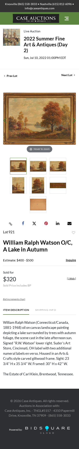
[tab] (16, 311)
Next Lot (67, 75)
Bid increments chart (14, 299)
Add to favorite (73, 232)
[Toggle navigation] (67, 18)
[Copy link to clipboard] (10, 223)
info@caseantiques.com (39, 8)
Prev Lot (11, 75)
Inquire (71, 260)
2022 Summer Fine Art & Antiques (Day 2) (46, 44)
